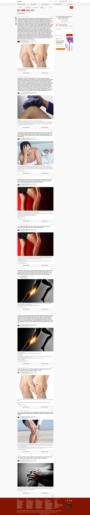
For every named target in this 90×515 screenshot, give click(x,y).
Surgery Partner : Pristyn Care (58, 504)
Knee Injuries (21, 11)
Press (55, 508)
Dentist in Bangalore (47, 500)
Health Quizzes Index (59, 510)
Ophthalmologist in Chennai (39, 507)
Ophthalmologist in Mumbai (30, 507)
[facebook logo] (65, 500)
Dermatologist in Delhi (20, 504)
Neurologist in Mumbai (29, 505)
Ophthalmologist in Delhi (20, 507)
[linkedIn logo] (69, 500)
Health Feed (25, 11)
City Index (18, 510)
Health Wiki (42, 510)
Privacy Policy (56, 506)
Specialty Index (32, 510)
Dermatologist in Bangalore (48, 505)
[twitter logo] (67, 500)
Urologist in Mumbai (29, 506)
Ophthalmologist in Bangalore (49, 508)
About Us (56, 500)
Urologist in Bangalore (48, 507)
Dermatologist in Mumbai (29, 504)
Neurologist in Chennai (39, 505)
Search (71, 7)
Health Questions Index (52, 510)
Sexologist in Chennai (38, 508)
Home (18, 11)
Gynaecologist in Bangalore (48, 503)
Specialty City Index (37, 510)
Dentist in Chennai (38, 500)
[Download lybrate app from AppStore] (69, 507)
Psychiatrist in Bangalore (48, 504)
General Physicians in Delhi (20, 501)
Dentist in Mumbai (28, 500)
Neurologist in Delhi (19, 505)
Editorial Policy (56, 507)
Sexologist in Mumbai (29, 508)
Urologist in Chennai (38, 506)
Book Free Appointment (63, 1)
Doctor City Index (22, 510)
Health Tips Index (46, 510)
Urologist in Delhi (19, 506)
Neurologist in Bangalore (48, 506)
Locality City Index (27, 510)
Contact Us (56, 501)
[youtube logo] (71, 500)
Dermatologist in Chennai (39, 504)
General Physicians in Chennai (40, 501)
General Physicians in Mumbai (30, 501)
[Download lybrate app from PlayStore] (69, 505)
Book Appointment (45, 127)
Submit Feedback (26, 127)
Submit (69, 35)
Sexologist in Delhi (19, 508)
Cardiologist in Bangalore (48, 502)
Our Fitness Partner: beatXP (58, 505)
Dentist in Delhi (19, 500)
